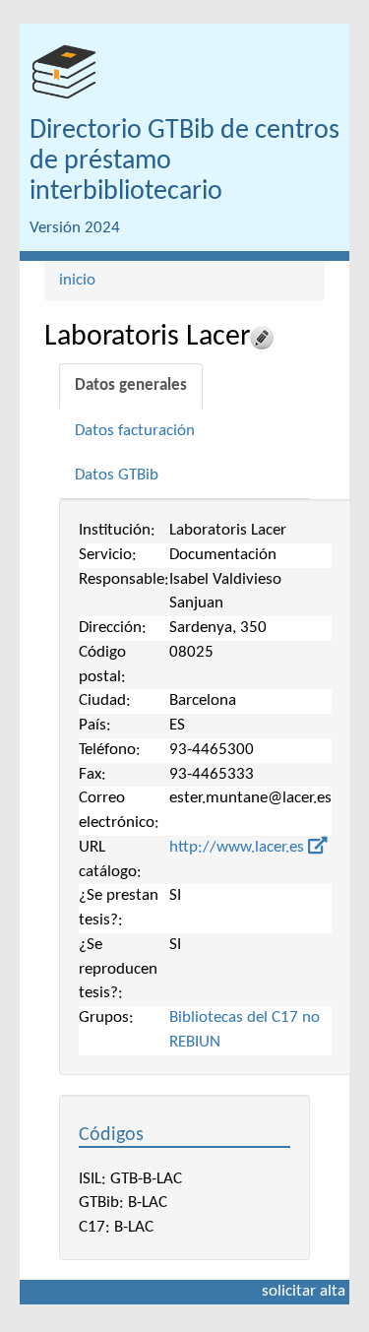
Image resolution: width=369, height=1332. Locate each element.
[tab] (131, 386)
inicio (77, 280)
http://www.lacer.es (238, 847)
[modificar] (262, 337)
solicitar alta (303, 1291)
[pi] (64, 71)
